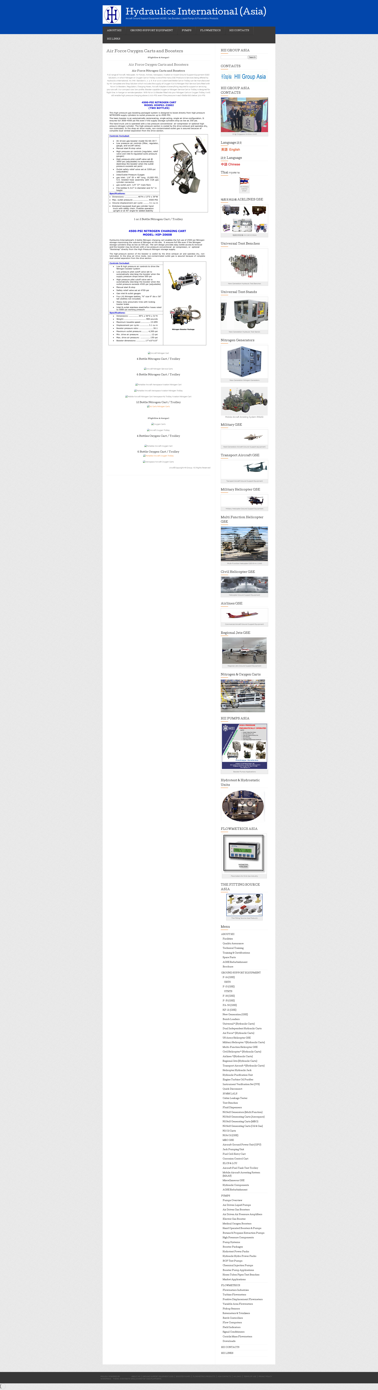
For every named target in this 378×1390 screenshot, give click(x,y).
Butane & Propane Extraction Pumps (243, 1233)
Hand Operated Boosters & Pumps (242, 1228)
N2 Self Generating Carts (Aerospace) (244, 1117)
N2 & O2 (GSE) (230, 1136)
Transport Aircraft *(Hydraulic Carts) (244, 1066)
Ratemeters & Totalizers (236, 1314)
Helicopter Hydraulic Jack (237, 1071)
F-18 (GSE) (229, 996)
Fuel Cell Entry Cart (234, 1154)
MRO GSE (228, 1140)
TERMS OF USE (250, 1376)
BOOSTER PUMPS (183, 1376)
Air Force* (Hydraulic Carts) (238, 1033)
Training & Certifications (236, 953)
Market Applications (234, 1280)
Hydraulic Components (236, 1185)
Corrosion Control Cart (235, 1159)
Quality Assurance (233, 944)
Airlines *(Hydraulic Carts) (238, 1057)
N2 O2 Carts (229, 1131)
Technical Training (233, 948)
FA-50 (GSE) (230, 1005)
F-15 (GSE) (229, 987)
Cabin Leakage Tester (235, 1098)
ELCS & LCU (230, 1164)
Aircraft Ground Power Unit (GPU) (242, 1145)
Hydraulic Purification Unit (238, 1075)
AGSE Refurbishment (235, 962)
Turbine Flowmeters (234, 1295)
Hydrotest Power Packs (236, 1252)
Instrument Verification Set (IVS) (241, 1085)
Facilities (228, 939)
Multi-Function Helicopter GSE (240, 1047)
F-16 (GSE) (229, 978)
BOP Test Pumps (232, 1261)
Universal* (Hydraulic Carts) (239, 1024)
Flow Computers (232, 1323)
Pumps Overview (232, 1201)
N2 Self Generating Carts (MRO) (240, 1122)
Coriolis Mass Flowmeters (237, 1337)
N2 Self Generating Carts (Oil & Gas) (243, 1126)
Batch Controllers (233, 1318)
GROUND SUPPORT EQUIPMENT (151, 31)
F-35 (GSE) (229, 1001)
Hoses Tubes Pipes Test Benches (241, 1275)
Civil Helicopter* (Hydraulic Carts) (242, 1052)
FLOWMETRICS (210, 31)
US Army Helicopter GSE (237, 1038)
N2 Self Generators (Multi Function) (243, 1112)
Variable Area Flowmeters (238, 1304)
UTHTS (228, 992)
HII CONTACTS (239, 31)
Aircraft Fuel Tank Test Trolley (240, 1168)
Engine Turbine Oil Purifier (238, 1080)
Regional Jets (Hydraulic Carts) (240, 1061)
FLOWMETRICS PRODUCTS (204, 1376)
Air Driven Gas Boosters (236, 1210)
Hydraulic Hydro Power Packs (239, 1256)
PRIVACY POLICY (265, 1376)
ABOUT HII (114, 31)
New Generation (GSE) (235, 1015)
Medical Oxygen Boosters (237, 1224)
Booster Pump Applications (238, 1270)
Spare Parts (229, 958)
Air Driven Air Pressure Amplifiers (242, 1215)
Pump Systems (231, 1243)
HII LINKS (113, 39)
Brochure (228, 967)
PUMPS (186, 31)
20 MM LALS (230, 1094)
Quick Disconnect (232, 1089)
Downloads (229, 1341)
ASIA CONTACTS (224, 1376)
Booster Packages (233, 1247)
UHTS (227, 982)
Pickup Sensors (231, 1309)
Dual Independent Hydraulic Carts (242, 1029)
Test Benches (230, 1103)
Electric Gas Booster (234, 1219)
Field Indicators (232, 1328)
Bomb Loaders (231, 1019)
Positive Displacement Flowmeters (243, 1300)
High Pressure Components (238, 1238)
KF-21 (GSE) (229, 1010)
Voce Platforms (153, 1379)
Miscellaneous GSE (234, 1181)
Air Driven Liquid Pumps (237, 1205)
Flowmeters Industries (236, 1290)
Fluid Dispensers (232, 1108)
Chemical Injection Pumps (238, 1266)
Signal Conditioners (234, 1332)
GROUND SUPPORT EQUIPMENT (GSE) (157, 1376)
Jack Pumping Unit (233, 1150)
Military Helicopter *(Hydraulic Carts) (244, 1043)
